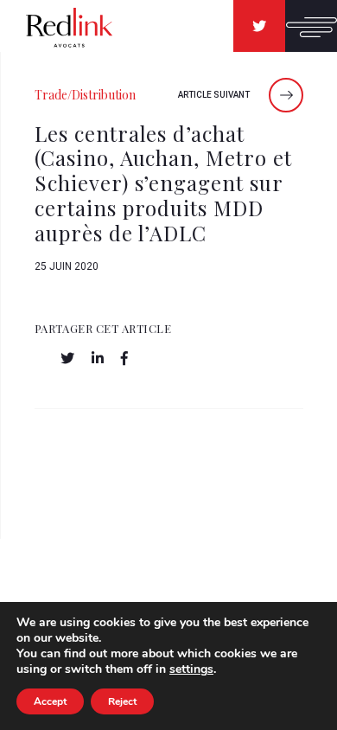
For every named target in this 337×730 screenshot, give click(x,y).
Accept (50, 701)
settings (191, 669)
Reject (122, 701)
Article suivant (214, 94)
